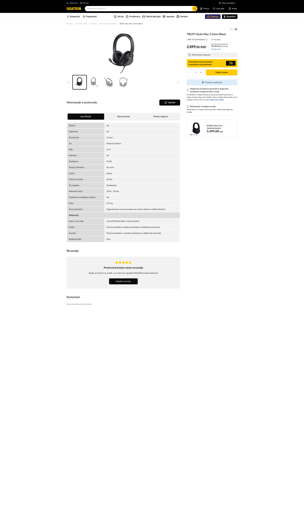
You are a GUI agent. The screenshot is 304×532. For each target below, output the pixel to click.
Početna (70, 24)
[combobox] (141, 8)
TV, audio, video (81, 24)
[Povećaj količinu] (201, 72)
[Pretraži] (194, 8)
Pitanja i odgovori (160, 116)
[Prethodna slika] (68, 82)
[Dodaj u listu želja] (231, 29)
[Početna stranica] (74, 8)
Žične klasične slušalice (108, 24)
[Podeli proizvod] (235, 29)
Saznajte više (215, 49)
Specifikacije (86, 116)
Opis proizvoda (123, 116)
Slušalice (93, 24)
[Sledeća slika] (178, 82)
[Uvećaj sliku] (123, 53)
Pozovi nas (74, 3)
